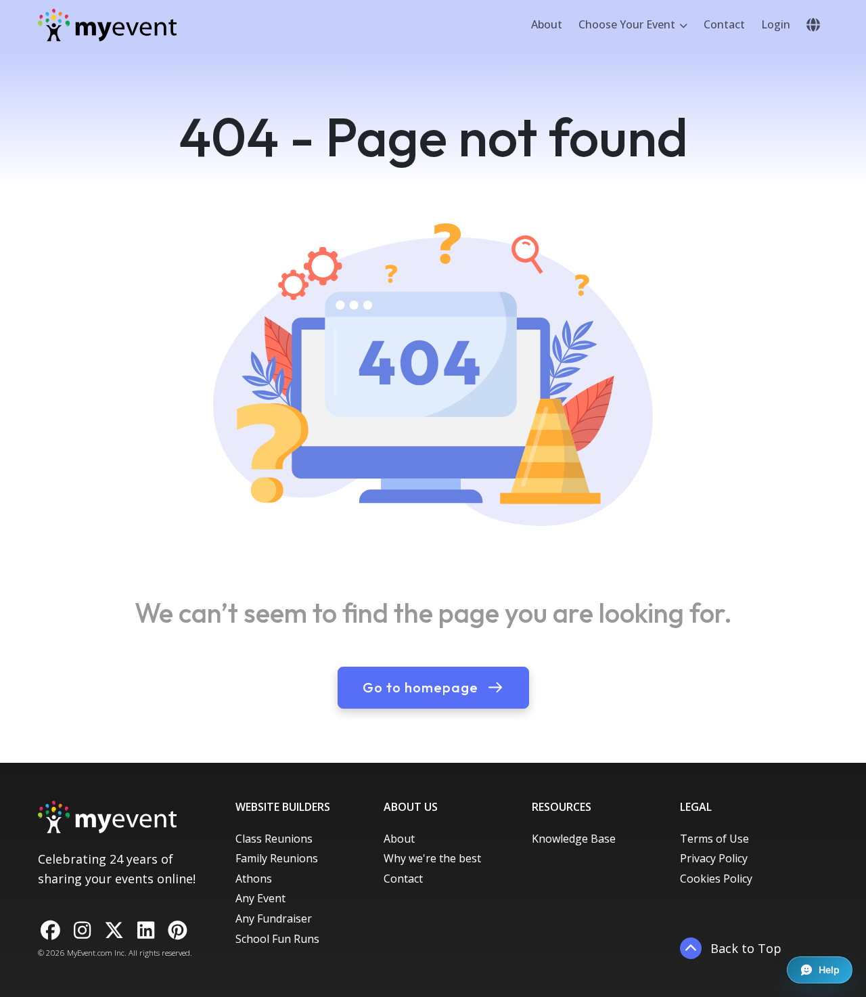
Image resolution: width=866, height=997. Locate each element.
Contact (724, 24)
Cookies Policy (716, 878)
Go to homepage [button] (422, 687)
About (546, 24)
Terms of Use (714, 838)
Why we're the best (432, 858)
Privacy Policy (714, 858)
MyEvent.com (89, 953)
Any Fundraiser (273, 918)
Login (775, 24)
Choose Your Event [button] (628, 24)
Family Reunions (276, 858)
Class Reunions (274, 838)
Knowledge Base (574, 838)
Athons (253, 878)
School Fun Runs (277, 938)
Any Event (260, 898)
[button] (813, 25)
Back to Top (744, 948)
